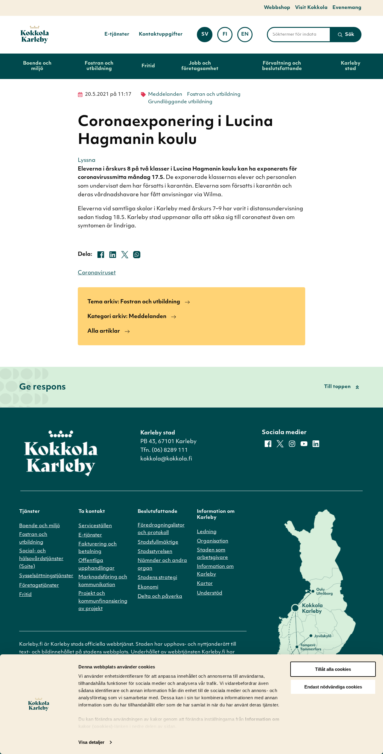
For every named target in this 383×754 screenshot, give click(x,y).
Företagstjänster (39, 585)
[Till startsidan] (34, 35)
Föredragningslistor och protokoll (161, 529)
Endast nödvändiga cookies (333, 686)
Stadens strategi (157, 577)
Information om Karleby (215, 570)
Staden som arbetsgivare (212, 554)
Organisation (212, 541)
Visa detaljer (91, 742)
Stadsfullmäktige (158, 542)
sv (206, 36)
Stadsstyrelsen (155, 551)
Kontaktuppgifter (161, 34)
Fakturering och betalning (97, 548)
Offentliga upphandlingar (96, 564)
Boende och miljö (37, 66)
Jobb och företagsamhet (199, 66)
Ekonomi (148, 587)
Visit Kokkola (311, 7)
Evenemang (346, 7)
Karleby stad (350, 66)
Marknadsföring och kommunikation (102, 581)
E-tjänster (116, 34)
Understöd (209, 593)
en (247, 36)
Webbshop (277, 7)
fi (227, 36)
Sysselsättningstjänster (46, 576)
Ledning (207, 532)
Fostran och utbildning (99, 66)
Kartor (205, 583)
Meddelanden (165, 94)
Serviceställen (95, 526)
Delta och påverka (160, 596)
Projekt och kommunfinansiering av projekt (102, 601)
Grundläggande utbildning (180, 102)
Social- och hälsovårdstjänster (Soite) (41, 559)
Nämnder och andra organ (162, 564)
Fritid (148, 66)
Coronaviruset (97, 273)
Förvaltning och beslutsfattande (282, 66)
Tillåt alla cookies (333, 669)
